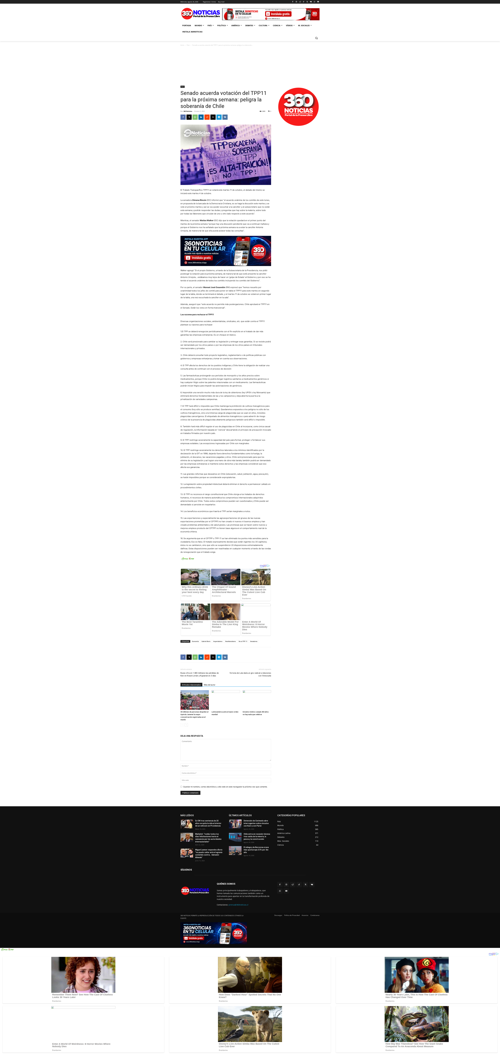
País (188, 45)
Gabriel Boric (206, 641)
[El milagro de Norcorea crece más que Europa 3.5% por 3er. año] (235, 850)
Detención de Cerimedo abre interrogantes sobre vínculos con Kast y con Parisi (256, 823)
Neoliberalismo (230, 641)
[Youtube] (318, 1)
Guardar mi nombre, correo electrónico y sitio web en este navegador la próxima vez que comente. (225, 787)
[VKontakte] (310, 1)
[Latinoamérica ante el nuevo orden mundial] (226, 700)
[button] (316, 38)
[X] (307, 1)
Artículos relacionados (191, 685)
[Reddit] (299, 1)
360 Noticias (187, 111)
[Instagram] (296, 1)
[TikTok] (303, 1)
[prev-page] (182, 725)
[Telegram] (219, 117)
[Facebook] (292, 1)
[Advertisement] (250, 66)
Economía (195, 641)
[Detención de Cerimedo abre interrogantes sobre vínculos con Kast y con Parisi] (235, 824)
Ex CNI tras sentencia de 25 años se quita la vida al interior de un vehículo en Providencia (208, 823)
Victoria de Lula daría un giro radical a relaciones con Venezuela (250, 674)
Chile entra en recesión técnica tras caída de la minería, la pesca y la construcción (257, 836)
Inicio (182, 45)
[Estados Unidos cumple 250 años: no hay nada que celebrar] (257, 700)
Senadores (253, 641)
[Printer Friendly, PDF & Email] (187, 560)
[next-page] (186, 725)
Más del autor (209, 685)
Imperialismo (217, 641)
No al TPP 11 (243, 641)
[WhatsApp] (314, 1)
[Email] (213, 117)
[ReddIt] (207, 117)
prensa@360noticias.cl (238, 905)
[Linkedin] (201, 117)
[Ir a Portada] (201, 14)
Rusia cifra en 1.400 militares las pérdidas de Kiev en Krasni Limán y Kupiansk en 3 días (199, 674)
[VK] (225, 117)
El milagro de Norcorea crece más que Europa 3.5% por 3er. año (256, 849)
